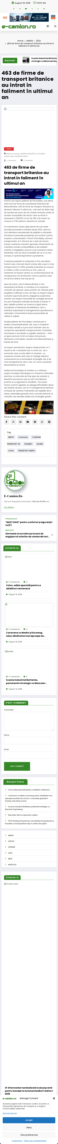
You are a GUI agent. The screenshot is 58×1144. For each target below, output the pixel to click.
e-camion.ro (11, 161)
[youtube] (26, 9)
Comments (8, 710)
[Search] (55, 26)
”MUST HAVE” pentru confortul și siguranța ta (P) (28, 523)
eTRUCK (11, 841)
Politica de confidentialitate (35, 1141)
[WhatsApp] (42, 422)
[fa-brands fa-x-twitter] (32, 9)
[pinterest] (35, 422)
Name (6, 735)
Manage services (10, 1113)
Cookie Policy (17, 1141)
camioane (15, 154)
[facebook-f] (14, 9)
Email (6, 749)
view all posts (9, 507)
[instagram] (20, 9)
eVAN (10, 853)
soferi (12, 156)
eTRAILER (11, 847)
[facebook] (6, 422)
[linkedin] (20, 422)
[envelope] (27, 422)
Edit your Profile (38, 501)
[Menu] (47, 26)
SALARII (6, 156)
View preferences (29, 1135)
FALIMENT (41, 154)
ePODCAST (12, 864)
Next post (9, 530)
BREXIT (8, 154)
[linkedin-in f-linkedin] (44, 9)
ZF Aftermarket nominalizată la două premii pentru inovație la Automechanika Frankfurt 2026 (29, 1090)
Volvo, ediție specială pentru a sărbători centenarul (23, 587)
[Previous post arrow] (52, 522)
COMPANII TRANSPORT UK (29, 154)
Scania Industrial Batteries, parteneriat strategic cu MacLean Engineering (25, 681)
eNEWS (8, 149)
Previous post (11, 519)
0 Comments (28, 161)
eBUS (10, 859)
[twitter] (13, 422)
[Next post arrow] (52, 535)
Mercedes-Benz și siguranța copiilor (23, 815)
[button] (54, 1098)
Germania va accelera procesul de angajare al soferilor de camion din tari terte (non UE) (26, 535)
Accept (29, 1120)
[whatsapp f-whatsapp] (38, 9)
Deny (29, 1127)
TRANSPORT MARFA (21, 156)
